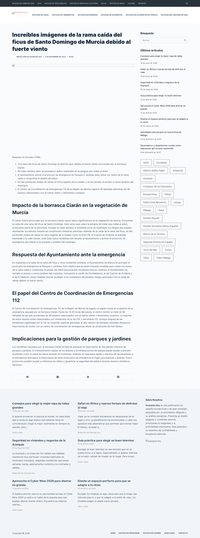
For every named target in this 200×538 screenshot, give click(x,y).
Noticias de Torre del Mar (23, 3)
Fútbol (168, 194)
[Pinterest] (88, 377)
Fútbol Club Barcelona (154, 202)
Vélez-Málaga (164, 257)
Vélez (146, 257)
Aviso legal (169, 533)
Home (112, 533)
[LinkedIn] (118, 377)
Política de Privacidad (129, 533)
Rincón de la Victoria (154, 234)
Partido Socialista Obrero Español (160, 226)
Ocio (39, 3)
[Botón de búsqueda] (185, 40)
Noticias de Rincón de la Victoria (84, 3)
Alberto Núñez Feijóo (154, 170)
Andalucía (178, 170)
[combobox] (162, 40)
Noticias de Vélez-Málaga (56, 3)
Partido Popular (151, 218)
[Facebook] (27, 377)
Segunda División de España (158, 242)
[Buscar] (187, 3)
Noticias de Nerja (117, 3)
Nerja (161, 210)
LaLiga (177, 202)
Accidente (161, 162)
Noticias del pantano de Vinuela (176, 15)
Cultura (131, 3)
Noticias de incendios (88, 15)
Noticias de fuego (40, 15)
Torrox (168, 249)
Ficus (71, 57)
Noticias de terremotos (63, 15)
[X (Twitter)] (58, 377)
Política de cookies (152, 533)
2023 (146, 162)
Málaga (147, 210)
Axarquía (147, 178)
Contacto (183, 533)
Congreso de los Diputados (157, 186)
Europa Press (150, 194)
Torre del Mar (150, 249)
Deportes (142, 3)
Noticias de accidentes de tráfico (142, 15)
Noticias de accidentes (111, 15)
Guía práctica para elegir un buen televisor (160, 95)
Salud (103, 3)
